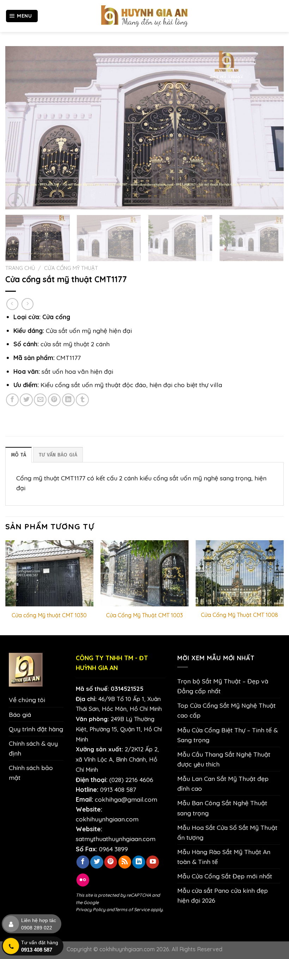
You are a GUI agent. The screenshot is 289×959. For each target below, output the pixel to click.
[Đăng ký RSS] (124, 862)
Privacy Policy (90, 909)
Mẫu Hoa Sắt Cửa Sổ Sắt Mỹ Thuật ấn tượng (227, 832)
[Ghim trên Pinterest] (54, 399)
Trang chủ (20, 268)
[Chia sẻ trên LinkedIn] (68, 399)
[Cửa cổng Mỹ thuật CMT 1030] (49, 573)
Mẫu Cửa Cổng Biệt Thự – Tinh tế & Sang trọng (227, 735)
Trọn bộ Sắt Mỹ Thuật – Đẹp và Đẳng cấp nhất (222, 686)
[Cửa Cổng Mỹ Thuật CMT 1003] (144, 573)
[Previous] (19, 128)
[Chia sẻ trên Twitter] (26, 399)
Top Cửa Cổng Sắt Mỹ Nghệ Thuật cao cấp (226, 710)
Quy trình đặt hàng (36, 729)
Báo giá (20, 714)
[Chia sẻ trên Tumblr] (82, 399)
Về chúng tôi (27, 700)
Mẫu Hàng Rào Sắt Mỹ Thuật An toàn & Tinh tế (223, 856)
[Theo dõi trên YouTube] (152, 862)
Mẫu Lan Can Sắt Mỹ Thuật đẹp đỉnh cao (223, 783)
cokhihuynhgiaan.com (107, 819)
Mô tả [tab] (18, 455)
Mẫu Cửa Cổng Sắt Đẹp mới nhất (224, 876)
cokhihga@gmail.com (126, 799)
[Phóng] (15, 200)
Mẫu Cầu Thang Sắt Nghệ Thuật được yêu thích (223, 759)
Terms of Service (132, 909)
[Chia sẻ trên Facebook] (12, 399)
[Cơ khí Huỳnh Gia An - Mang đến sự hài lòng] (144, 16)
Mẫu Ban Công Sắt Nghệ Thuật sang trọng (222, 807)
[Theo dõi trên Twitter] (96, 862)
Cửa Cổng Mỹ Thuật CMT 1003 (144, 615)
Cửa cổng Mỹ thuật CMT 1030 (49, 615)
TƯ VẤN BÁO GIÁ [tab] (58, 455)
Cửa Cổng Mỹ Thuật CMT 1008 (239, 614)
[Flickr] (82, 880)
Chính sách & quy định (33, 748)
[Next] (269, 128)
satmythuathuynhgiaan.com (115, 839)
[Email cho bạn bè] (40, 399)
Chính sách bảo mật (31, 772)
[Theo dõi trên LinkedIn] (138, 862)
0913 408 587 (118, 789)
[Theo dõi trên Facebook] (82, 862)
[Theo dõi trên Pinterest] (110, 862)
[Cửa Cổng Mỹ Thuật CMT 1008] (240, 573)
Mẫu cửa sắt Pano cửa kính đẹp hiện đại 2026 (222, 895)
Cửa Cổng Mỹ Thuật (71, 268)
